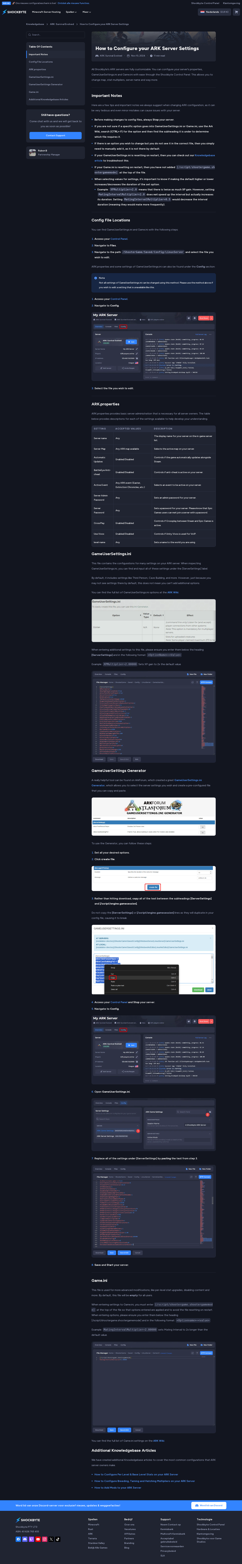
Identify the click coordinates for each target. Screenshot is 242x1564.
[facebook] (18, 1539)
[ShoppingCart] (236, 12)
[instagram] (44, 1539)
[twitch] (31, 1539)
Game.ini (99, 1280)
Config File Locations (111, 220)
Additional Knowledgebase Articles (124, 1450)
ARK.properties (105, 404)
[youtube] (38, 1539)
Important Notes (107, 95)
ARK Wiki (172, 592)
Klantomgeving (231, 3)
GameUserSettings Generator (119, 770)
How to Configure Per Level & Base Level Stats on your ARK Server (136, 1474)
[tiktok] (57, 1539)
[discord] (24, 1539)
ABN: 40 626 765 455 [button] (27, 1531)
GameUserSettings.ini (111, 553)
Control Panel (118, 238)
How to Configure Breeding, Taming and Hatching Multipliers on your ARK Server (144, 1481)
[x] (51, 1539)
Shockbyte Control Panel (205, 3)
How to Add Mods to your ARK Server (117, 1487)
